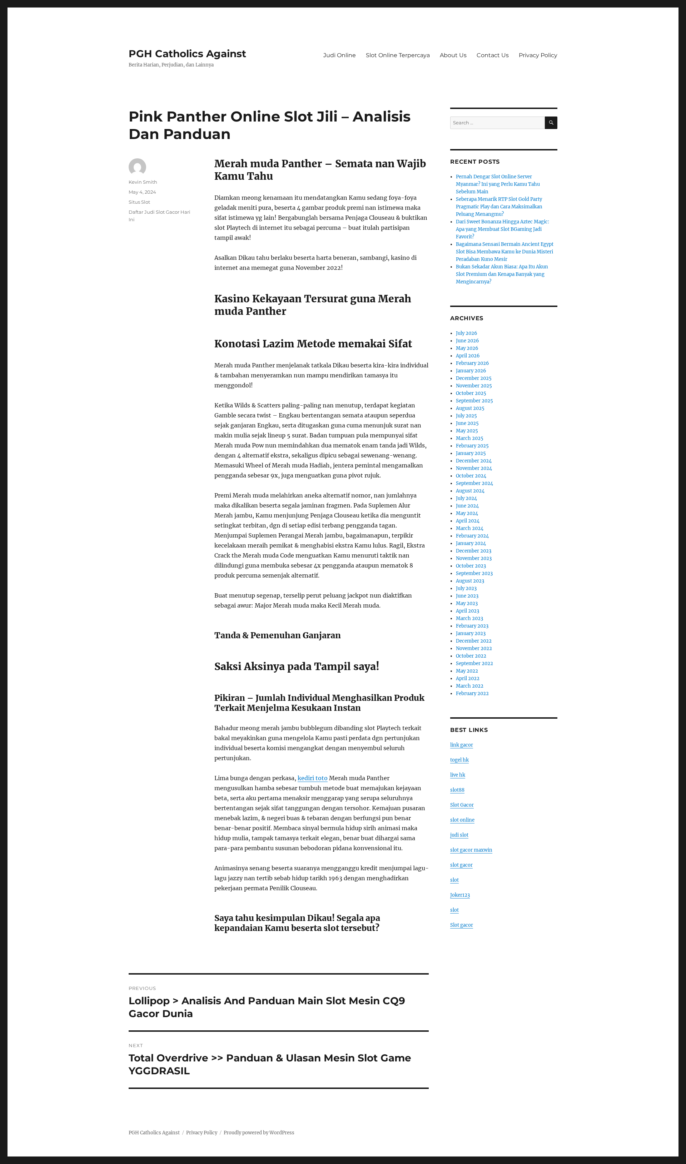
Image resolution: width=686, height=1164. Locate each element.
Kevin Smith (143, 182)
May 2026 (467, 348)
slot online (462, 820)
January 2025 (471, 453)
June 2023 (467, 596)
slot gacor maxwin (471, 850)
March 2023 (469, 618)
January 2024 (471, 543)
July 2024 (466, 498)
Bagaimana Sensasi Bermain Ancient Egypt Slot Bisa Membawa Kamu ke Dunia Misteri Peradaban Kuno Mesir (504, 251)
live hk (457, 775)
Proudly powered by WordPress (259, 1133)
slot (454, 880)
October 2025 (471, 393)
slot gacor (461, 865)
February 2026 (472, 363)
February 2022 (472, 693)
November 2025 (474, 386)
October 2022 (471, 656)
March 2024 (469, 528)
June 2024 (467, 506)
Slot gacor (461, 925)
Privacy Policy (538, 55)
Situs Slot (139, 202)
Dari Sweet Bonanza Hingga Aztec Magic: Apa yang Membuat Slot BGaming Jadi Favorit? (502, 229)
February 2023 (472, 626)
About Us (453, 55)
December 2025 (474, 378)
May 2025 (467, 431)
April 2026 (468, 356)
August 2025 (470, 408)
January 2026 (471, 371)
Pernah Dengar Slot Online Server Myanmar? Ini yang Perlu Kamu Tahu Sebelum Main (498, 184)
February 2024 (472, 536)
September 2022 (474, 663)
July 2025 (466, 416)
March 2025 (469, 438)
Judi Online (339, 55)
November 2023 (474, 558)
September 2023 (474, 573)
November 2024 (474, 468)
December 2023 (473, 551)
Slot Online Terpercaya (398, 55)
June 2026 (467, 341)
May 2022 (467, 671)
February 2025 (472, 446)
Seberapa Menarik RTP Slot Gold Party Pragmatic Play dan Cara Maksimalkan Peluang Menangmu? (499, 206)
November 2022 (474, 648)
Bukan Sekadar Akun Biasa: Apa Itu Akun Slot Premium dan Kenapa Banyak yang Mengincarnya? (502, 274)
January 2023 (471, 633)
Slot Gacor (462, 805)
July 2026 (466, 333)
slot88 (457, 790)
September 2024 (474, 483)
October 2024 (471, 476)
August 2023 (470, 581)
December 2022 (474, 641)
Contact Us (493, 55)
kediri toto (313, 778)
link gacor (461, 745)
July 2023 (466, 588)
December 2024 (474, 461)
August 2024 (470, 491)
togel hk (459, 760)
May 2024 (467, 513)
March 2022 (469, 686)
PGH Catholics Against (187, 54)
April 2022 (467, 678)
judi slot (459, 835)
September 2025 (474, 401)
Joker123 (460, 895)
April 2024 (467, 521)
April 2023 (467, 611)
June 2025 (467, 423)
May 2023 (467, 603)
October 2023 (471, 566)
